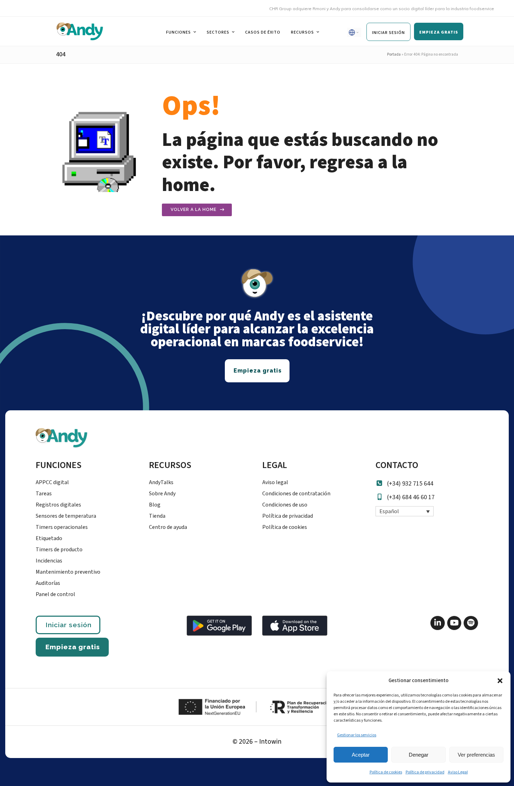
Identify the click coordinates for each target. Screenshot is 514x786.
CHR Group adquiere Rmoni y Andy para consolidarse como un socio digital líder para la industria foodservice (372, 8)
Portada (394, 54)
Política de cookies (386, 772)
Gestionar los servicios (356, 735)
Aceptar (361, 755)
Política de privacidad (425, 772)
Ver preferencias (476, 755)
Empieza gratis (72, 647)
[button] (500, 680)
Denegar (418, 755)
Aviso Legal (458, 772)
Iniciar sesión (68, 625)
